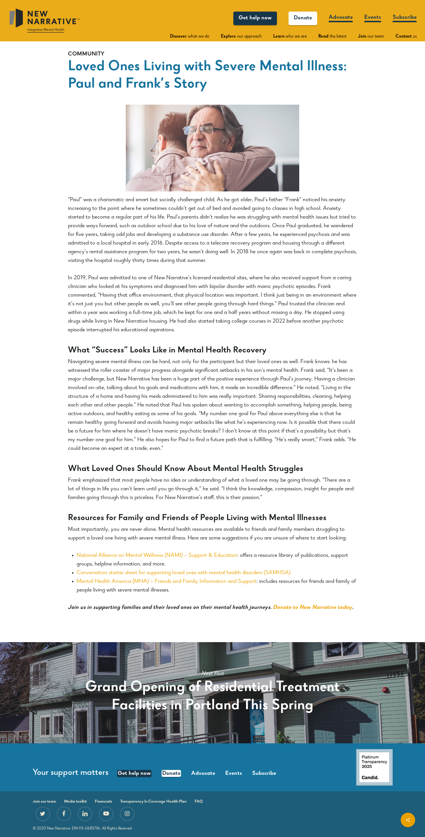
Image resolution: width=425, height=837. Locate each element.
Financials (103, 802)
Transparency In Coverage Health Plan (153, 802)
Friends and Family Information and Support (205, 582)
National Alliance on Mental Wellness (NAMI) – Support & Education (157, 556)
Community (86, 54)
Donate (171, 774)
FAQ (199, 802)
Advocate (203, 774)
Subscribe (264, 774)
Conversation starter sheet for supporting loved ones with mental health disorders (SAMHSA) (184, 573)
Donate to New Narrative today (312, 608)
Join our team (44, 802)
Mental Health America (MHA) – (116, 582)
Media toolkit (75, 802)
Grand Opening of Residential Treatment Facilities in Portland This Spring (212, 692)
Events (233, 774)
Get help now (134, 774)
